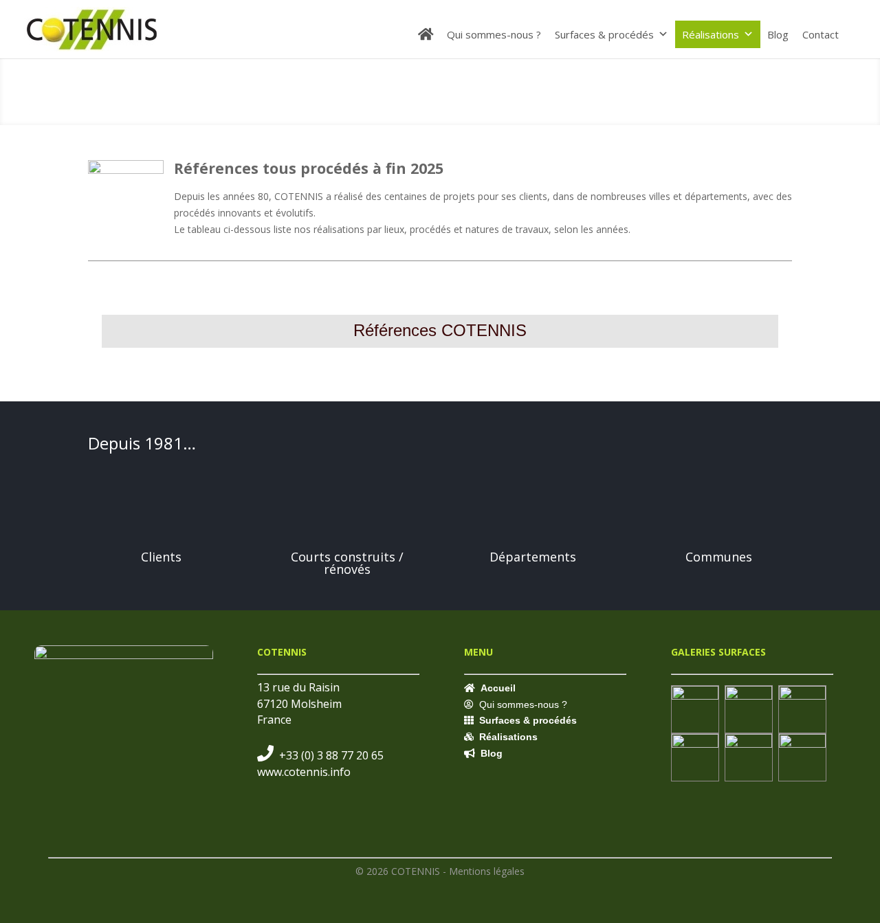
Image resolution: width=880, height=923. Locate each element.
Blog (778, 34)
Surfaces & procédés (604, 34)
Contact (820, 34)
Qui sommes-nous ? (494, 34)
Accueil (498, 687)
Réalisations (710, 34)
